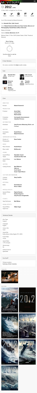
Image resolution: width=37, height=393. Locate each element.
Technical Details (8, 215)
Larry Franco (17, 113)
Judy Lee (16, 168)
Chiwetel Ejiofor (10, 81)
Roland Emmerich (19, 105)
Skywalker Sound (18, 155)
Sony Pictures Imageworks (21, 195)
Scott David (17, 170)
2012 (8, 7)
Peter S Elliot (18, 186)
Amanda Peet (7, 23)
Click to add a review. (20, 65)
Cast (4, 71)
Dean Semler (17, 139)
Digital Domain (18, 192)
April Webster (18, 166)
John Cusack (15, 23)
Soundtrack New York (20, 156)
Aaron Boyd (17, 111)
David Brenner (18, 184)
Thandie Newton (27, 81)
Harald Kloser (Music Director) (17, 27)
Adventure (12, 33)
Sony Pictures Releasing (20, 124)
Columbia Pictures (19, 119)
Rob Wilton (17, 201)
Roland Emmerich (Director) (12, 26)
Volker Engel (17, 207)
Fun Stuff (5, 258)
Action (7, 33)
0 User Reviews (7, 61)
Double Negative (18, 194)
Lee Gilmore (17, 159)
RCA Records (17, 149)
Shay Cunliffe (18, 177)
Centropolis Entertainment (21, 117)
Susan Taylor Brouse (19, 171)
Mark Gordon (17, 114)
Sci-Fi (17, 33)
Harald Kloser (18, 132)
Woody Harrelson (10, 88)
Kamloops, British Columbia (10, 264)
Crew (4, 98)
